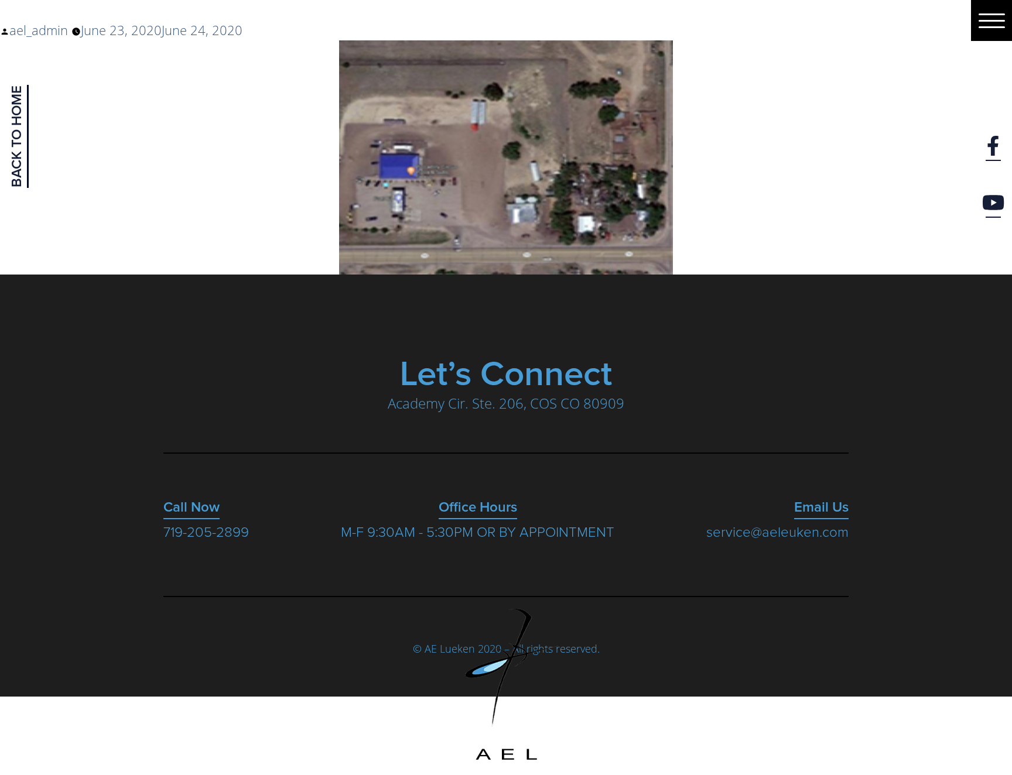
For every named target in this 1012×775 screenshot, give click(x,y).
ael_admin (38, 30)
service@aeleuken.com (777, 533)
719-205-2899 (206, 533)
